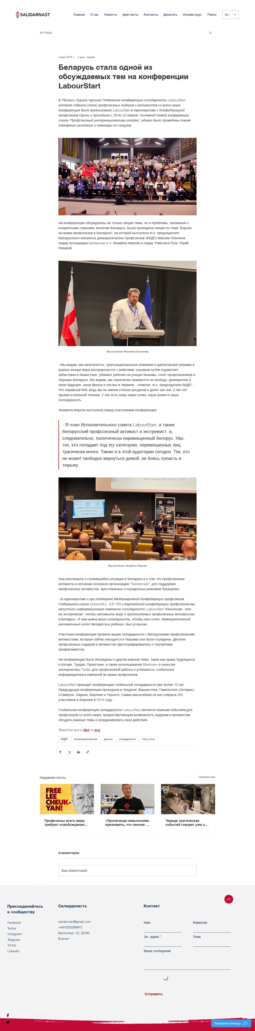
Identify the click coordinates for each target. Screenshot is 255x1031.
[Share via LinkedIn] (78, 752)
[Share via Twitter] (69, 752)
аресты (108, 739)
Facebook (14, 922)
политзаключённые (85, 739)
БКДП (64, 739)
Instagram (14, 934)
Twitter (11, 928)
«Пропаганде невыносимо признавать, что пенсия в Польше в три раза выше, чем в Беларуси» (127, 823)
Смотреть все (207, 777)
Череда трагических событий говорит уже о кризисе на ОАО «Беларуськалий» (185, 823)
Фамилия (200, 922)
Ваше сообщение (157, 951)
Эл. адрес (151, 936)
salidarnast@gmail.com (74, 922)
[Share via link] (87, 752)
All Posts (46, 33)
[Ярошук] (128, 799)
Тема (197, 936)
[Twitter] (7, 1022)
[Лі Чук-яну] (67, 799)
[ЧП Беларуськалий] (188, 799)
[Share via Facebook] (60, 752)
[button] (210, 32)
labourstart (148, 739)
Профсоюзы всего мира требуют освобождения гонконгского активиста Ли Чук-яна (64, 823)
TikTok (11, 945)
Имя (147, 922)
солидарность (127, 739)
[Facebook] (7, 1015)
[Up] (228, 899)
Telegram (13, 940)
